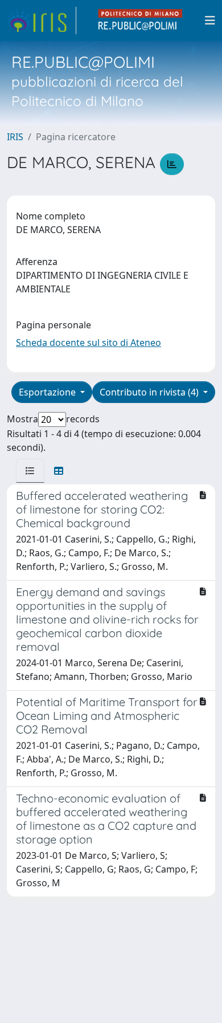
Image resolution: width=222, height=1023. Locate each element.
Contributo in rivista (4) (150, 392)
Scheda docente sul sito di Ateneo (88, 342)
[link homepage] (41, 20)
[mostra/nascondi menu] (210, 20)
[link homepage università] (140, 20)
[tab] (30, 471)
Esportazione (48, 392)
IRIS (15, 137)
